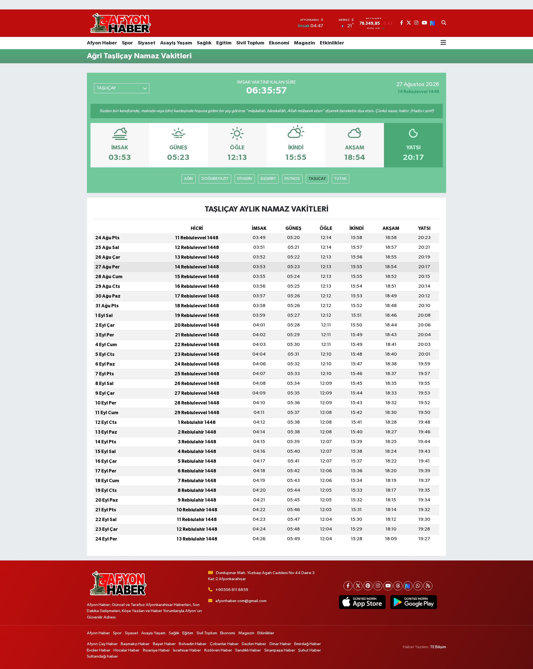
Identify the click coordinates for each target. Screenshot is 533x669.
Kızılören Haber (218, 650)
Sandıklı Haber (248, 650)
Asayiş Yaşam (176, 43)
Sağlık (204, 43)
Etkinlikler (332, 43)
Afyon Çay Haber (102, 644)
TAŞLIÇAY (317, 179)
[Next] (408, 585)
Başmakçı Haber (135, 644)
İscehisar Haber (187, 650)
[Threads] (398, 585)
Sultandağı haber (102, 656)
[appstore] (362, 602)
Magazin (304, 43)
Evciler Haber (98, 650)
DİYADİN (244, 179)
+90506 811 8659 (231, 590)
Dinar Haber (280, 644)
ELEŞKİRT (268, 179)
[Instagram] (378, 585)
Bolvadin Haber (193, 644)
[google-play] (413, 602)
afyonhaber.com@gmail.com (240, 601)
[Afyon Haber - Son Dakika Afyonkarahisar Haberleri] (120, 23)
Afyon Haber (102, 43)
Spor (127, 43)
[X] (358, 585)
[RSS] (428, 585)
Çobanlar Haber (224, 644)
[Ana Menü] (443, 43)
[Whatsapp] (418, 585)
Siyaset (146, 43)
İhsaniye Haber (156, 650)
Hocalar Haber (127, 650)
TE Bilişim (438, 647)
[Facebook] (348, 585)
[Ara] (443, 23)
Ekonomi (279, 43)
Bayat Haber (164, 644)
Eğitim (224, 43)
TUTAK (340, 179)
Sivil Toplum (250, 43)
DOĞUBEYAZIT (215, 179)
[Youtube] (388, 585)
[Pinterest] (368, 585)
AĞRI (188, 179)
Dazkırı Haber (254, 644)
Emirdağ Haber (307, 644)
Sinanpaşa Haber (279, 650)
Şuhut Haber (309, 650)
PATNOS (292, 179)
